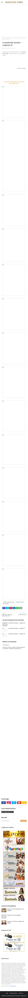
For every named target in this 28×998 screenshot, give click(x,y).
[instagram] (9, 802)
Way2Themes (18, 997)
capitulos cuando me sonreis (14, 37)
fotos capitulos (6, 603)
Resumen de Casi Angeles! (14, 915)
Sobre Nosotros (13, 993)
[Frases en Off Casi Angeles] (14, 951)
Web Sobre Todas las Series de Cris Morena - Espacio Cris (14, 995)
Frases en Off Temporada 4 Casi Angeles (15, 909)
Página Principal (5, 37)
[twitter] (14, 802)
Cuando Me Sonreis (20, 602)
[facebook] (3, 802)
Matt (4, 48)
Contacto (21, 993)
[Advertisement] (14, 21)
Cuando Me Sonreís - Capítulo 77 (16, 628)
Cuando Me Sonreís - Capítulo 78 (16, 623)
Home (7, 993)
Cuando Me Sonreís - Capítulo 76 (16, 634)
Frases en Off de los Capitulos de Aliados (15, 922)
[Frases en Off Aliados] (14, 942)
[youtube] (19, 802)
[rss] (24, 802)
